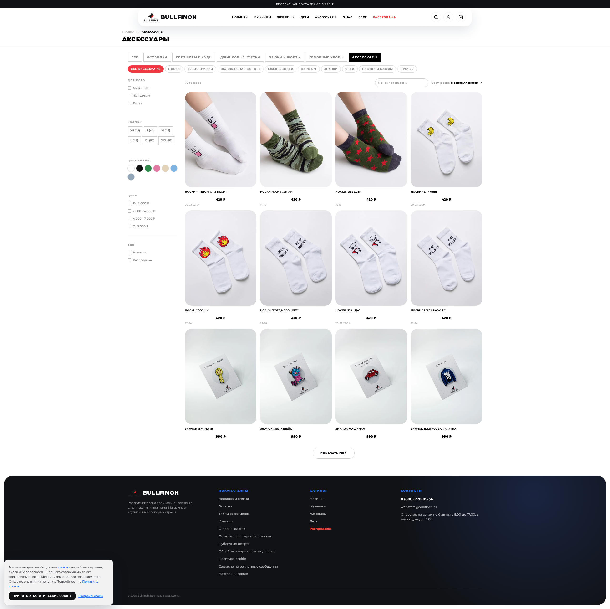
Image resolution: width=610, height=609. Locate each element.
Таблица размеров (234, 514)
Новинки (240, 17)
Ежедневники (280, 69)
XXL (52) (166, 140)
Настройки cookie (233, 574)
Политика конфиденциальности (245, 536)
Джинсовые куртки (240, 57)
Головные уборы (326, 57)
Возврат (225, 506)
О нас (347, 17)
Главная (129, 31)
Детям (138, 103)
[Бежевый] (165, 168)
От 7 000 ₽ (140, 226)
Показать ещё (333, 453)
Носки (174, 69)
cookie (63, 567)
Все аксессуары (146, 69)
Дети (305, 17)
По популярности (464, 82)
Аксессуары (325, 17)
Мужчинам (141, 88)
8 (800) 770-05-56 (417, 499)
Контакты (226, 521)
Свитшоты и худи (194, 57)
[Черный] (139, 168)
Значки (331, 69)
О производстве (232, 529)
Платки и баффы (377, 69)
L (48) (134, 140)
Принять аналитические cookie (42, 596)
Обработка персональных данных (247, 551)
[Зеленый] (148, 168)
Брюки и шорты (285, 57)
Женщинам (141, 95)
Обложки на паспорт (240, 69)
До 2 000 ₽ (141, 203)
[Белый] (131, 168)
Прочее (407, 69)
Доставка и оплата (234, 499)
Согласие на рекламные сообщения (248, 566)
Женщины (286, 17)
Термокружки (200, 69)
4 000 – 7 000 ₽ (144, 218)
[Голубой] (174, 168)
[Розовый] (156, 168)
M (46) (165, 130)
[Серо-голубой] (131, 177)
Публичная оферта (234, 544)
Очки (349, 69)
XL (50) (149, 140)
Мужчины (262, 17)
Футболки (157, 57)
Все (134, 57)
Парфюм (309, 69)
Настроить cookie (90, 596)
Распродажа (384, 17)
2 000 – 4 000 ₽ (144, 211)
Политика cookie (232, 559)
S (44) (151, 130)
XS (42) (135, 130)
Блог (362, 17)
